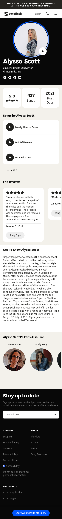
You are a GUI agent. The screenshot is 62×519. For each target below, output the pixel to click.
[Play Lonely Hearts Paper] (10, 127)
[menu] (55, 14)
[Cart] (47, 14)
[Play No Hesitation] (10, 157)
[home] (13, 14)
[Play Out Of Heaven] (10, 142)
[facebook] (15, 77)
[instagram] (5, 77)
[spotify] (10, 77)
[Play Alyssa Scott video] (43, 51)
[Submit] (55, 414)
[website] (20, 77)
